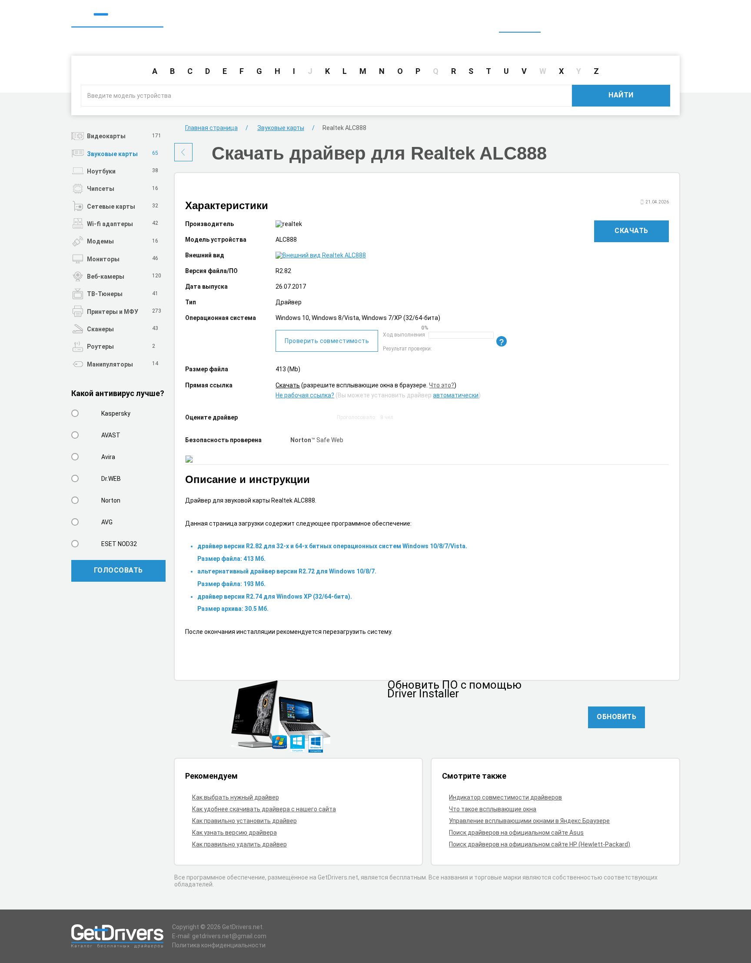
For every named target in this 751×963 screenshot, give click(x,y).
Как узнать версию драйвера (234, 832)
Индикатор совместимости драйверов (505, 797)
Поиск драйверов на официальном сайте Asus (516, 832)
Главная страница (211, 127)
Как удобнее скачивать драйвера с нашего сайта (264, 809)
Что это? (441, 385)
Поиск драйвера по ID (637, 20)
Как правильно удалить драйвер (239, 844)
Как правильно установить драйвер (244, 820)
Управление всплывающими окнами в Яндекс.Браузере (529, 820)
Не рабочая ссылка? (305, 395)
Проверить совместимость (327, 340)
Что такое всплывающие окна (492, 809)
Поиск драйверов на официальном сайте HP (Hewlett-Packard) (539, 844)
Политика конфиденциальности (219, 945)
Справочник (568, 20)
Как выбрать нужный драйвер (235, 797)
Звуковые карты (280, 127)
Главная (520, 20)
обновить (616, 717)
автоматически (456, 395)
